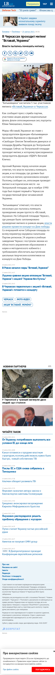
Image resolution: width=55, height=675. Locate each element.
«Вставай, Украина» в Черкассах (30, 106)
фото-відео (23, 299)
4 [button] (30, 66)
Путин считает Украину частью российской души (24, 530)
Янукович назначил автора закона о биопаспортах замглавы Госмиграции (22, 492)
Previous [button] (3, 82)
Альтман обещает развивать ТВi (19, 481)
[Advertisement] (27, 334)
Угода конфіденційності (13, 579)
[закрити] (54, 651)
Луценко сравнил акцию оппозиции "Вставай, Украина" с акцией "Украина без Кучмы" (27, 277)
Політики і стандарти (11, 576)
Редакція (6, 573)
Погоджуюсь (43, 669)
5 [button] (33, 66)
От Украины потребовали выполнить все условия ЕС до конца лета (26, 441)
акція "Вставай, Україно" (18, 304)
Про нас (5, 564)
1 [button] (22, 66)
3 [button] (27, 66)
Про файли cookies (11, 669)
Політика (16, 31)
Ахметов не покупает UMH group (19, 541)
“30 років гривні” (27, 10)
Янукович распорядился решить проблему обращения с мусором (22, 517)
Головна (5, 31)
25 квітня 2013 (28, 32)
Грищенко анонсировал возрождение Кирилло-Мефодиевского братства (22, 505)
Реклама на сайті (9, 567)
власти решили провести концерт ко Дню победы (27, 224)
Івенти (5, 570)
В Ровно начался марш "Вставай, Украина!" (25, 267)
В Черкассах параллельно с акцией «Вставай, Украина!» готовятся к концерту (27, 288)
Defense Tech (9, 10)
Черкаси (8, 299)
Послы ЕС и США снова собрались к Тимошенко (23, 469)
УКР (45, 4)
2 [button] (25, 66)
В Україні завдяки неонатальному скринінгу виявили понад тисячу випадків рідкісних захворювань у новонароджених (32, 26)
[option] (27, 21)
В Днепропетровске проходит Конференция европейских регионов (22, 552)
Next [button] (51, 82)
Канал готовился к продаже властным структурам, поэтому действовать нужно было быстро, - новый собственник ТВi (26, 455)
